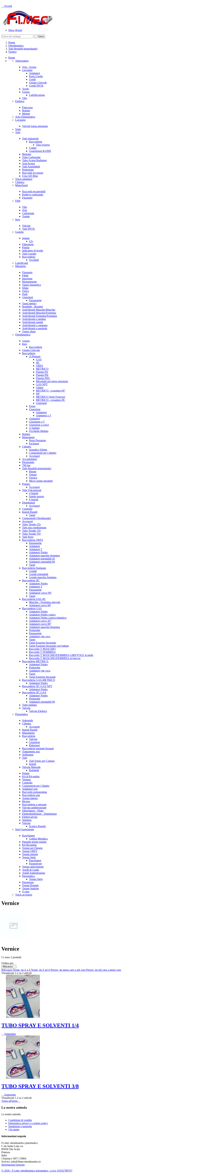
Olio (24, 98)
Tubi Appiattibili (31, 166)
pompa (26, 238)
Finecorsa (27, 107)
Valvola (26, 225)
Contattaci (6, 2)
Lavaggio (27, 70)
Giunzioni (27, 297)
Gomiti (33, 571)
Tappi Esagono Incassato (42, 642)
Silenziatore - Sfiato (33, 810)
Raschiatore (28, 835)
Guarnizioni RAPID (40, 151)
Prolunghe (34, 630)
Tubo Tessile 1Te (31, 530)
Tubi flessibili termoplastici (36, 468)
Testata (26, 216)
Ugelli (32, 79)
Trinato (33, 474)
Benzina (26, 154)
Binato (32, 471)
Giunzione (34, 409)
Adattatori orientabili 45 (42, 558)
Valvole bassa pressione (35, 126)
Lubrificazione (37, 95)
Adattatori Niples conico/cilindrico (47, 617)
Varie (18, 129)
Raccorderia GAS (32, 608)
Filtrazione (28, 244)
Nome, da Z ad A (41, 969)
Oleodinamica (22, 334)
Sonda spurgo (36, 496)
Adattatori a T (43, 415)
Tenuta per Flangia (32, 848)
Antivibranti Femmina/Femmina (39, 315)
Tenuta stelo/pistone (33, 866)
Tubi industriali (30, 138)
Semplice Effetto (38, 449)
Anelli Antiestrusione (33, 872)
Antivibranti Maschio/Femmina (39, 312)
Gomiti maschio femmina (42, 577)
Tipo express (43, 144)
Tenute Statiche (30, 888)
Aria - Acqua (29, 67)
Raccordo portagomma (34, 792)
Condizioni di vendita (20, 1120)
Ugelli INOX (36, 85)
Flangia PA (42, 371)
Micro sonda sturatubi (41, 480)
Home (11, 57)
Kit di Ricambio (31, 776)
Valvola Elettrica (38, 711)
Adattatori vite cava (39, 636)
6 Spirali (33, 499)
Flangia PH (42, 375)
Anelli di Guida (30, 869)
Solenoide (27, 720)
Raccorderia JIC (31, 580)
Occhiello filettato (38, 431)
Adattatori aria (30, 788)
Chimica (19, 182)
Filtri (17, 200)
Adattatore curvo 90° (40, 592)
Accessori (34, 455)
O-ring (25, 891)
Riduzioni (34, 745)
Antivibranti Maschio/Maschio (38, 309)
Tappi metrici (29, 303)
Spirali (32, 764)
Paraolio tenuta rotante (34, 841)
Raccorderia (35, 141)
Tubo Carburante (31, 157)
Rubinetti (34, 770)
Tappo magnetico (31, 284)
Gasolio (19, 231)
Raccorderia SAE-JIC (34, 599)
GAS (39, 359)
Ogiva (25, 291)
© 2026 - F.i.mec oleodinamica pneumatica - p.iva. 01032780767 (36, 1170)
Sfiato (25, 287)
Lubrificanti (21, 263)
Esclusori (34, 443)
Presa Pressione (37, 440)
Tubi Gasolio (29, 253)
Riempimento (29, 281)
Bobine (26, 110)
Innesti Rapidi (29, 511)
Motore (26, 113)
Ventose (26, 779)
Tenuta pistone (30, 854)
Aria (24, 210)
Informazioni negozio (13, 1164)
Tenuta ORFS (29, 851)
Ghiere (39, 387)
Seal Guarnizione (24, 829)
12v (31, 241)
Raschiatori (35, 860)
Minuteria (20, 266)
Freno (32, 406)
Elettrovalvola (29, 816)
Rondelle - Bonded (32, 306)
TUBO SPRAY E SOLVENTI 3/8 (40, 1086)
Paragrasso (28, 882)
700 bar (26, 465)
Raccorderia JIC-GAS (34, 692)
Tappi (32, 515)
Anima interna (30, 798)
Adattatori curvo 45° (40, 620)
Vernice (33, 477)
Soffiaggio (27, 754)
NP (38, 393)
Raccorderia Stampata (34, 567)
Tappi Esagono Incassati (42, 676)
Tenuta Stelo (29, 857)
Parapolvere (35, 863)
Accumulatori (29, 459)
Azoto (25, 88)
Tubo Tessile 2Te (31, 524)
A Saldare (34, 427)
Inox (17, 219)
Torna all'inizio (10, 1100)
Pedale (25, 773)
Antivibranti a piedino (34, 319)
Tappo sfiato (29, 331)
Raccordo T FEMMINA (42, 652)
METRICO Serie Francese (50, 396)
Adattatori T (35, 549)
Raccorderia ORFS (32, 539)
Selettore (27, 820)
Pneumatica (21, 714)
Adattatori (34, 73)
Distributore (28, 502)
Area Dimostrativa (25, 116)
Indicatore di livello (32, 250)
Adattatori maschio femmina (44, 555)
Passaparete (35, 300)
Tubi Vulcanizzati (31, 490)
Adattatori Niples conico (42, 614)
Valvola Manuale (31, 767)
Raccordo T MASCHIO (42, 648)
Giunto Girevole (38, 82)
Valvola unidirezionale (34, 807)
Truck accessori (23, 894)
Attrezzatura (21, 60)
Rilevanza (9, 966)
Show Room (15, 30)
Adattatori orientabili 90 (42, 561)
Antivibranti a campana (34, 325)
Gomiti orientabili (38, 574)
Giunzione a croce (39, 424)
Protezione (28, 169)
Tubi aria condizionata (34, 527)
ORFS (39, 365)
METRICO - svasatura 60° (50, 390)
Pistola (25, 247)
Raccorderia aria (31, 795)
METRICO (42, 368)
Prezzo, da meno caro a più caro (68, 969)
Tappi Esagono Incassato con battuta (49, 645)
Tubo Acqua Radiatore (34, 160)
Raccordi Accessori (32, 172)
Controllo (27, 508)
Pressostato (28, 462)
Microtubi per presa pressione (52, 381)
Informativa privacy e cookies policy (28, 1123)
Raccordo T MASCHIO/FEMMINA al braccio (54, 658)
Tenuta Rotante (30, 885)
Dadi (24, 294)
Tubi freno (27, 536)
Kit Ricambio (29, 844)
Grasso (26, 91)
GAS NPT (42, 384)
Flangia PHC (43, 378)
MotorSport (21, 185)
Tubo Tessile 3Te (31, 533)
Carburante (28, 213)
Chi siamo (13, 1129)
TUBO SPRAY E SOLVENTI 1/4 (40, 1025)
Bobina (26, 434)
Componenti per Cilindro (42, 452)
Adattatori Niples (38, 552)
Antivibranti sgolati (32, 322)
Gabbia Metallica (38, 838)
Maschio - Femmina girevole (44, 602)
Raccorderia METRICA (35, 661)
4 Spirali (33, 493)
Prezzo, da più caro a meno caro (103, 969)
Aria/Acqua (28, 163)
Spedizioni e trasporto (20, 1126)
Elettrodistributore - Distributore (39, 813)
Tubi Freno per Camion (42, 760)
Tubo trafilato (29, 704)
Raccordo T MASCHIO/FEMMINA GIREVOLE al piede (61, 655)
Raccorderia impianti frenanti (38, 748)
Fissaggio (27, 197)
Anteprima (8, 1033)
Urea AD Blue (30, 175)
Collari (32, 147)
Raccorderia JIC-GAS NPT (37, 686)
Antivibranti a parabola (34, 328)
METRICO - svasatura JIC (50, 399)
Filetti (25, 275)
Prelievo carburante (32, 194)
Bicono (26, 801)
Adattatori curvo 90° (40, 605)
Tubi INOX (28, 228)
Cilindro (26, 446)
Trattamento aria (31, 751)
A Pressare (35, 356)
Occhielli (34, 259)
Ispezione (27, 278)
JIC (38, 362)
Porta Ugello (36, 76)
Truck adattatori (23, 179)
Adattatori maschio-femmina (44, 627)
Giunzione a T (37, 421)
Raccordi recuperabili (33, 191)
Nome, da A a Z (22, 969)
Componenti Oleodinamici (36, 518)
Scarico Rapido (37, 826)
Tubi (17, 132)
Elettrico (19, 101)
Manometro (28, 437)
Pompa (26, 483)
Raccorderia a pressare (34, 804)
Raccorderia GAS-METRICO (38, 680)
